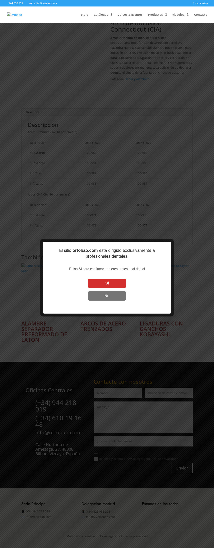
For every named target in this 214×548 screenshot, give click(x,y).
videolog (178, 15)
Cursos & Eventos (130, 15)
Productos (155, 15)
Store (84, 15)
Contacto (200, 15)
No (107, 296)
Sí (107, 283)
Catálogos (101, 15)
